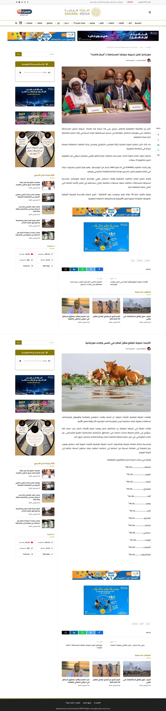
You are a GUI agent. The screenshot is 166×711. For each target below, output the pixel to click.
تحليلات (111, 23)
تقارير (102, 23)
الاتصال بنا (97, 702)
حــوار (66, 23)
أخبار (130, 23)
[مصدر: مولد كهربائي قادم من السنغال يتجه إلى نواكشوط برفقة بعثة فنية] (48, 209)
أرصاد (148, 623)
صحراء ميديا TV (79, 23)
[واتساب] (158, 150)
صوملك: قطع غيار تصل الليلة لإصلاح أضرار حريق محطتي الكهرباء (28, 183)
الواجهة (139, 260)
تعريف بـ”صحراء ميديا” (72, 702)
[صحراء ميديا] (83, 12)
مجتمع (50, 23)
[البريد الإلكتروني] (158, 155)
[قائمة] (150, 12)
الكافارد (147, 260)
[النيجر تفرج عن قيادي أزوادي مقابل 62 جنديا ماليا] (106, 305)
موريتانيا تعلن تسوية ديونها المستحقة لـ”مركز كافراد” (84, 646)
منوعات (29, 23)
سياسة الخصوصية (61, 708)
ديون (132, 260)
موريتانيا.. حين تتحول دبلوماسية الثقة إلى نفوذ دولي (106, 2)
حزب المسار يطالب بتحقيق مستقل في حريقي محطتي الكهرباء (75, 317)
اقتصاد (121, 23)
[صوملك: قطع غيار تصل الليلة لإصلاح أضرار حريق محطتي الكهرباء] (48, 185)
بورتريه (92, 23)
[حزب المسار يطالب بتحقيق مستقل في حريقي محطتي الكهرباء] (75, 305)
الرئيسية (138, 23)
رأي (58, 23)
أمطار (142, 623)
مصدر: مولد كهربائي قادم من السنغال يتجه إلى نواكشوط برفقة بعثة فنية (28, 209)
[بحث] (16, 23)
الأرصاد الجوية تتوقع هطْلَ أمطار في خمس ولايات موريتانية (129, 283)
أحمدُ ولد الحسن (141, 60)
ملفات (39, 23)
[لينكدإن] (158, 144)
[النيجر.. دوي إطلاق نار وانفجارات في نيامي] (137, 305)
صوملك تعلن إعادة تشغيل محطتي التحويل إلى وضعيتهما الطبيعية (27, 195)
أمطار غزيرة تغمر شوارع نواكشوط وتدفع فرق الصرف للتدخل (28, 221)
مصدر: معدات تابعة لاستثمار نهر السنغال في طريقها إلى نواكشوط (28, 234)
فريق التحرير (87, 702)
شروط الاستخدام (73, 708)
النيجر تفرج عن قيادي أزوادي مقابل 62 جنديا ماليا (106, 317)
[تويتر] (158, 139)
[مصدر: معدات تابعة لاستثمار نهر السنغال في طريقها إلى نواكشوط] (48, 235)
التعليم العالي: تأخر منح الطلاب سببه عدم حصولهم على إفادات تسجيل (86, 283)
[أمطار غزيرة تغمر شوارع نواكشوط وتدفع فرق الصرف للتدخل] (48, 223)
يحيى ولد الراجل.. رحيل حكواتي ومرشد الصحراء (127, 645)
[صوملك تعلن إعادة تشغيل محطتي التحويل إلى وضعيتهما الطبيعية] (48, 197)
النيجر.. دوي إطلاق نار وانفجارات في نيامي (137, 317)
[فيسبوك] (158, 134)
